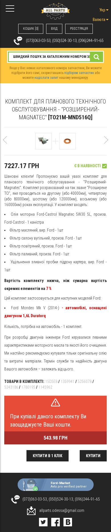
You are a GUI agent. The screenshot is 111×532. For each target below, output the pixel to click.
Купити (93, 455)
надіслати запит (46, 78)
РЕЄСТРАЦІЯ (79, 29)
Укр (102, 10)
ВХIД (54, 29)
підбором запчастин (79, 73)
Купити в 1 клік (47, 455)
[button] (5, 142)
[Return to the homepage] (55, 11)
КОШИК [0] (30, 29)
